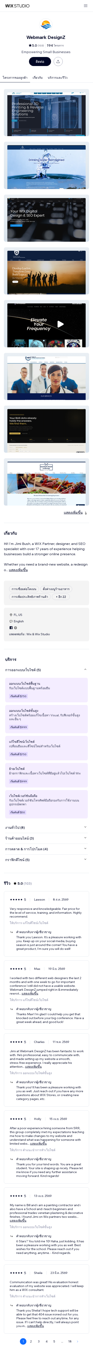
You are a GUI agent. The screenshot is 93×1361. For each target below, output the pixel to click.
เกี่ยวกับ (38, 78)
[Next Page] (77, 1341)
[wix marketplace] (17, 5)
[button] (46, 112)
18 (70, 1341)
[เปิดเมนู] (85, 6)
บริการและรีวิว (57, 78)
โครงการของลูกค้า (15, 78)
